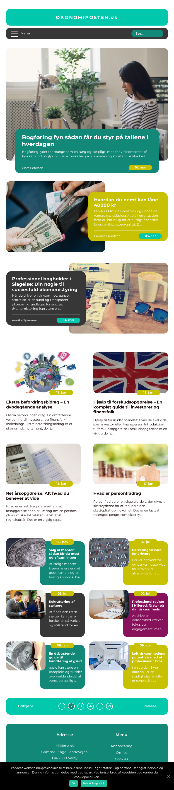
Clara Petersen (32, 168)
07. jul (145, 542)
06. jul (62, 593)
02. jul (145, 593)
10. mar (140, 167)
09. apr (145, 645)
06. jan (62, 645)
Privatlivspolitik (94, 783)
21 (109, 706)
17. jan (148, 484)
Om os (121, 752)
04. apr (150, 236)
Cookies (121, 759)
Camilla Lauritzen (107, 236)
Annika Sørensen (24, 320)
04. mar (68, 320)
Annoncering (122, 746)
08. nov (62, 542)
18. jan (61, 392)
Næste (150, 706)
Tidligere (25, 706)
